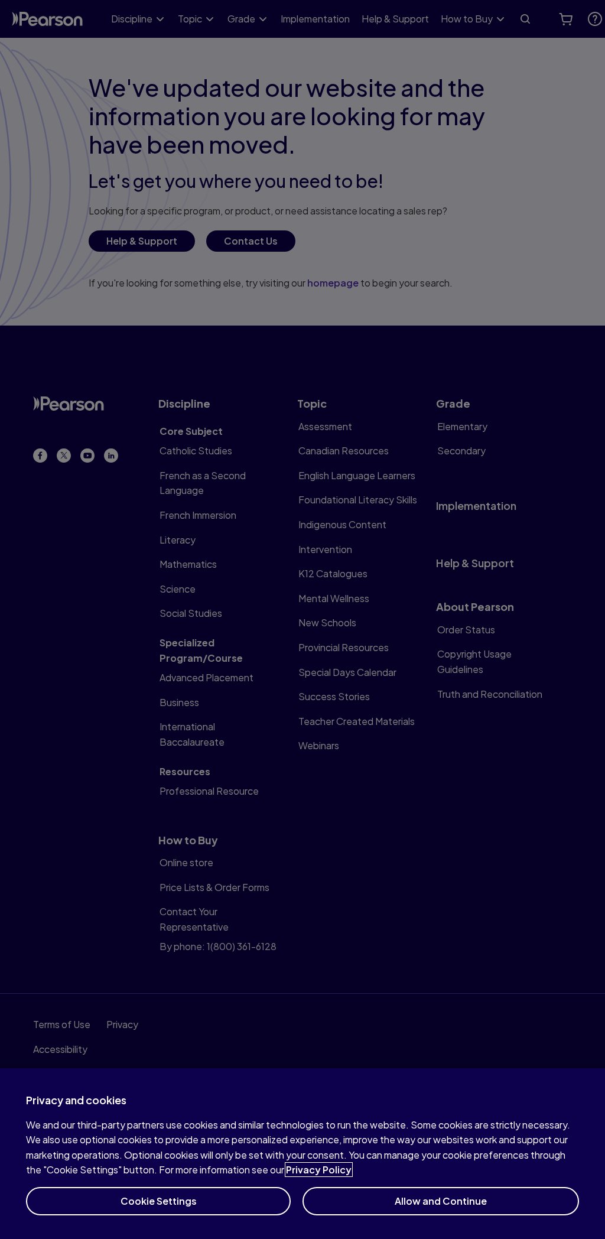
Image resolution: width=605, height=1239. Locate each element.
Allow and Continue (441, 1201)
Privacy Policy (319, 1169)
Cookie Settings (159, 1201)
